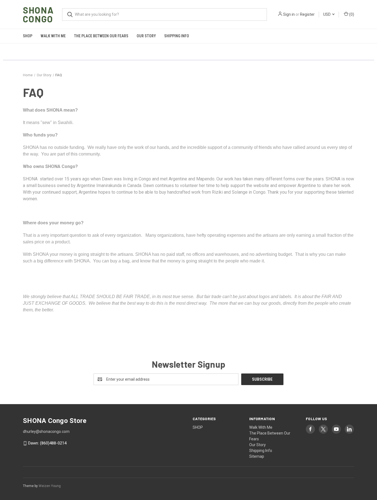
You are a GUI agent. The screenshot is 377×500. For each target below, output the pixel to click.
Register (307, 14)
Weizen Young (50, 486)
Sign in (289, 14)
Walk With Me (53, 36)
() (351, 14)
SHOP (27, 36)
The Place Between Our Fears (101, 36)
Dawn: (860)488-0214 (47, 443)
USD (327, 14)
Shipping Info (176, 36)
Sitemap (256, 456)
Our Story (146, 36)
